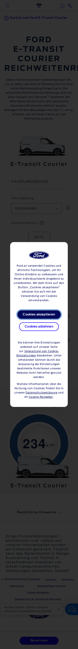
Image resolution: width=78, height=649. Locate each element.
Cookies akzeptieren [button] (39, 314)
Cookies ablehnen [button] (39, 326)
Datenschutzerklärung (41, 392)
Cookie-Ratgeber (41, 397)
